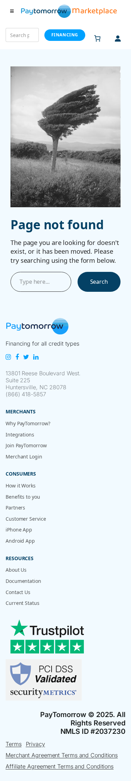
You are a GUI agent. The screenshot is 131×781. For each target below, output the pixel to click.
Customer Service (26, 518)
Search (99, 281)
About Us (16, 569)
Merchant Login (24, 456)
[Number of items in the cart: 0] (97, 38)
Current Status (22, 603)
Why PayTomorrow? (28, 423)
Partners (15, 507)
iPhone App (19, 529)
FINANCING (64, 35)
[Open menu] (12, 11)
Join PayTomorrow (26, 445)
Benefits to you (23, 496)
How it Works (21, 485)
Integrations (20, 434)
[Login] (118, 38)
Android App (20, 540)
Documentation (23, 581)
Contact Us (18, 592)
